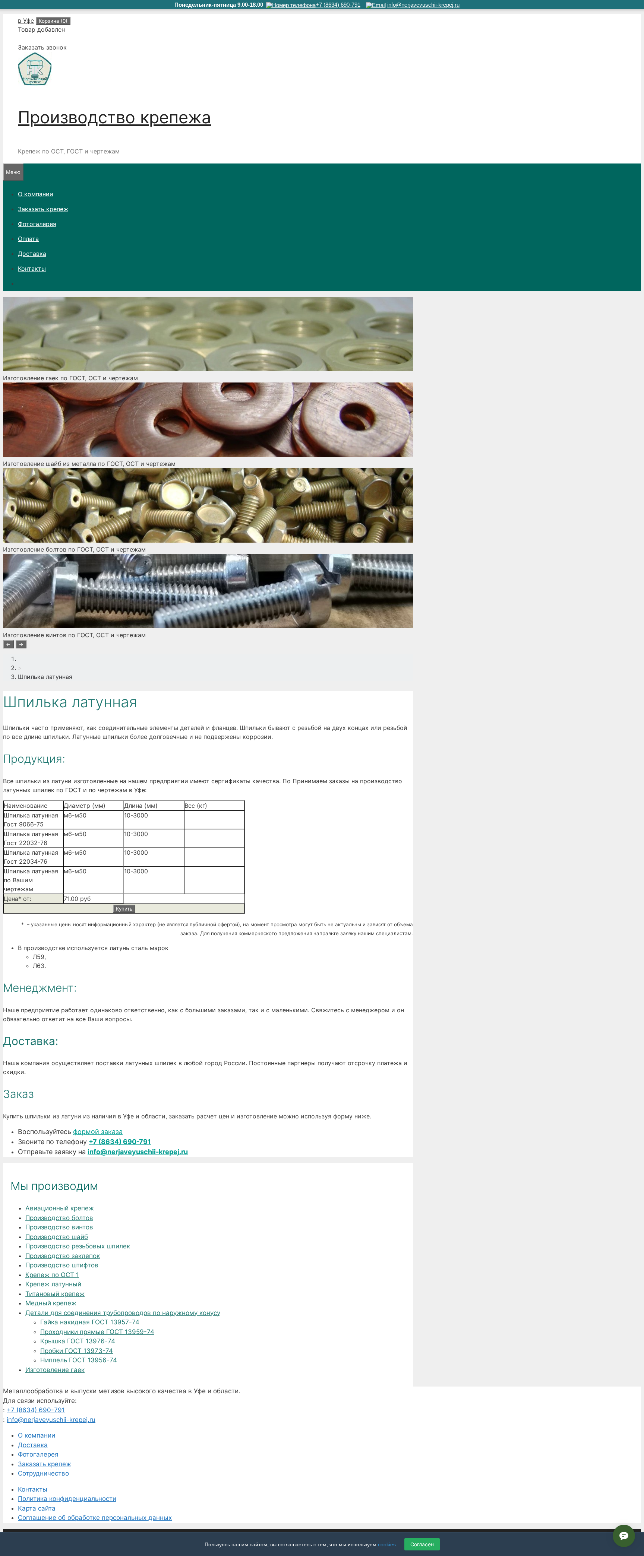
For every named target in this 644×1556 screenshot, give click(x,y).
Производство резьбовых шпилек (77, 1246)
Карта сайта (37, 1508)
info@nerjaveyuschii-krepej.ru (138, 1152)
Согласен (422, 1544)
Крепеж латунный (53, 1284)
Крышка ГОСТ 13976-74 (77, 1341)
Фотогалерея (37, 224)
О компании (35, 194)
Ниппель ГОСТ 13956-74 (78, 1360)
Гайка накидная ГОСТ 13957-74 (89, 1322)
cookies (387, 1544)
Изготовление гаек (55, 1370)
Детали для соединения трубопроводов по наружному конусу (122, 1313)
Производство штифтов (61, 1265)
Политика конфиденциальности (67, 1498)
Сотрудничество (43, 1473)
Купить (124, 909)
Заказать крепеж (43, 209)
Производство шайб (56, 1237)
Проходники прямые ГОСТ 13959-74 (97, 1332)
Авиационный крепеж (59, 1208)
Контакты (32, 268)
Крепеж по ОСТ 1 (52, 1275)
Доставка (32, 253)
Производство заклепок (62, 1256)
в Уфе (26, 20)
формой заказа (98, 1132)
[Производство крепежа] (34, 83)
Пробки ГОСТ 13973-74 (76, 1351)
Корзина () (53, 21)
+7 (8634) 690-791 (120, 1142)
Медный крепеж (50, 1303)
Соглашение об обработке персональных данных (95, 1517)
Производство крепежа (114, 117)
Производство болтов (59, 1218)
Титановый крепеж (55, 1294)
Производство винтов (59, 1227)
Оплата (28, 238)
